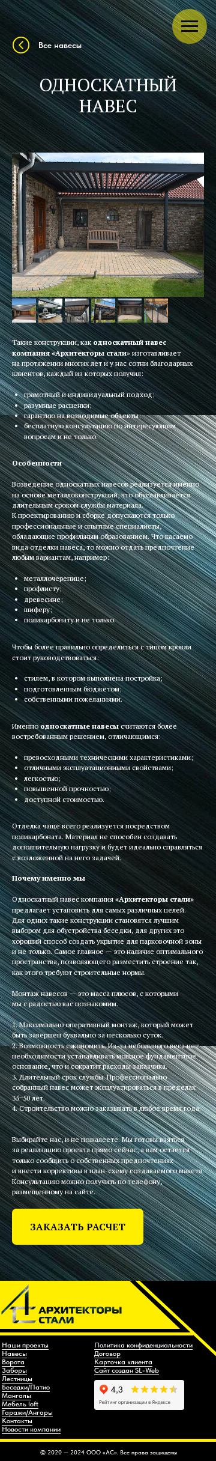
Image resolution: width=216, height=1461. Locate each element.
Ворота (13, 1362)
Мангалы (16, 1395)
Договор (107, 1353)
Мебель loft (20, 1404)
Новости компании (31, 1429)
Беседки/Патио (26, 1387)
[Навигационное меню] (189, 26)
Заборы (14, 1370)
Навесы (14, 1353)
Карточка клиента (123, 1362)
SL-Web (147, 1370)
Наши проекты (25, 1345)
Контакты (17, 1421)
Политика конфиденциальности (143, 1345)
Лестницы (17, 1378)
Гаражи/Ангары (27, 1412)
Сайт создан (114, 1370)
